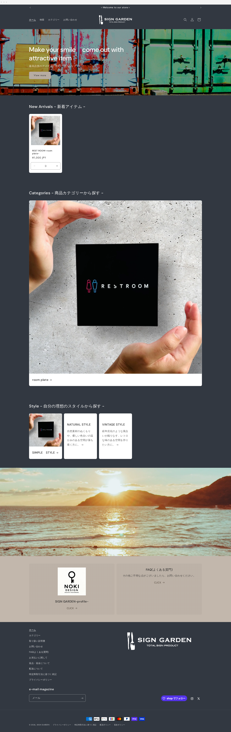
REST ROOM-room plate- (42, 152)
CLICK (70, 608)
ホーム (32, 629)
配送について (36, 668)
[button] (185, 19)
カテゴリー (35, 635)
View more (40, 75)
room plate (40, 380)
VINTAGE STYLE (113, 425)
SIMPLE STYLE (43, 453)
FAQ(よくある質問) (39, 652)
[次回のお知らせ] (200, 8)
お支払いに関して (38, 657)
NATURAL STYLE (79, 425)
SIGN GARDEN (43, 724)
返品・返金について (39, 663)
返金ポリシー (119, 724)
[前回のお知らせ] (30, 8)
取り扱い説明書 (37, 641)
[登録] (82, 698)
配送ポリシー (105, 724)
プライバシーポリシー (40, 679)
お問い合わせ (36, 646)
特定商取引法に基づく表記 (43, 674)
